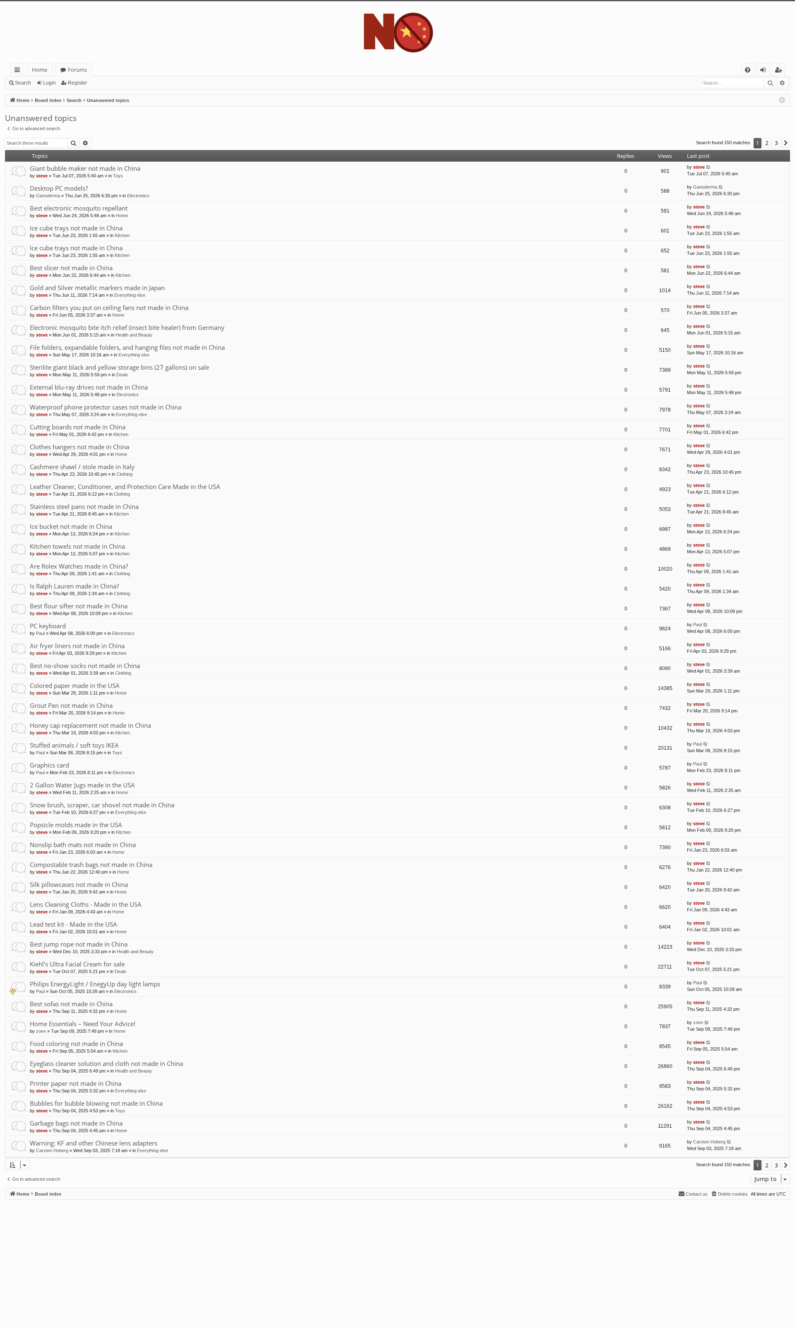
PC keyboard (48, 626)
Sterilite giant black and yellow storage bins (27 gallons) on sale (119, 367)
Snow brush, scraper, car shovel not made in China (102, 805)
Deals (122, 374)
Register (77, 83)
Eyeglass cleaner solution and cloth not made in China (106, 1063)
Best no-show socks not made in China (85, 665)
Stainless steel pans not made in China (84, 506)
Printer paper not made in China (75, 1083)
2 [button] (766, 143)
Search (23, 83)
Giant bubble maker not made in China (85, 168)
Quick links (19, 71)
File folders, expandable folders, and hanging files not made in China (127, 347)
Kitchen (122, 235)
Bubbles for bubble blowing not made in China (96, 1103)
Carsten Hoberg (52, 1150)
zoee (41, 1031)
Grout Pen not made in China (71, 705)
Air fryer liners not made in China (77, 646)
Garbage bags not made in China (76, 1123)
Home (39, 69)
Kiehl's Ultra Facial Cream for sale (77, 964)
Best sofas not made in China (71, 1004)
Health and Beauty (134, 334)
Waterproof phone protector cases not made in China (105, 407)
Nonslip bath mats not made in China (83, 844)
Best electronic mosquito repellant (79, 208)
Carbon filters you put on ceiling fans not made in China (109, 307)
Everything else (129, 295)
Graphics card (49, 765)
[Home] (397, 32)
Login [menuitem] (764, 71)
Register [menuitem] (780, 71)
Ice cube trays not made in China (76, 228)
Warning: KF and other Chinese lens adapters (93, 1143)
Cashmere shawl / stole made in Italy (82, 467)
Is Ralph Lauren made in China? (74, 586)
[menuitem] (747, 69)
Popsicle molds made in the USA (76, 825)
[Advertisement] (253, 1258)
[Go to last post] (708, 167)
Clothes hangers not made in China (79, 447)
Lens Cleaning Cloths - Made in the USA (86, 904)
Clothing (124, 474)
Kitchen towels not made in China (77, 546)
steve (42, 175)
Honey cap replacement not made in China (90, 725)
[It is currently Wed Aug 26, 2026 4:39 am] (782, 100)
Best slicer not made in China (71, 268)
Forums (77, 69)
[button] (786, 143)
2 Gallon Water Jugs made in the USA (82, 785)
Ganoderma (48, 195)
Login (49, 83)
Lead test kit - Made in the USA (73, 924)
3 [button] (776, 143)
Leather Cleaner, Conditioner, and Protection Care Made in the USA (125, 486)
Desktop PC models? (59, 188)
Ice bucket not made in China (71, 526)
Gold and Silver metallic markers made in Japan (97, 287)
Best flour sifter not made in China (79, 606)
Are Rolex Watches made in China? (79, 566)
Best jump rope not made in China (79, 944)
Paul (40, 633)
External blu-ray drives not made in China (89, 387)
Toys (118, 175)
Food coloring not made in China (76, 1043)
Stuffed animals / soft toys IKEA (74, 745)
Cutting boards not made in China (77, 427)
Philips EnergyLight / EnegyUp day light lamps (95, 984)
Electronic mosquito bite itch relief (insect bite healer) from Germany (127, 327)
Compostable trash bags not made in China (91, 864)
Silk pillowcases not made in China (79, 884)
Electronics (138, 195)
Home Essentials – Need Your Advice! (82, 1023)
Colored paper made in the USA (75, 685)
